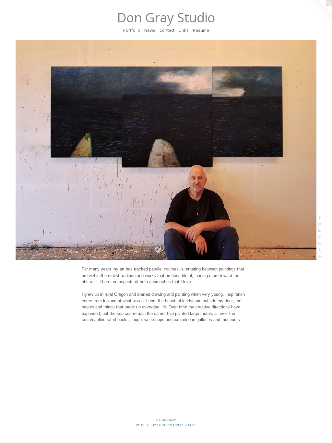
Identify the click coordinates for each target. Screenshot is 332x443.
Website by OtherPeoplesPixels (166, 425)
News (149, 30)
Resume (201, 30)
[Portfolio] (166, 150)
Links (184, 30)
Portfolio (131, 30)
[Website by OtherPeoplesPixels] (319, 13)
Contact (167, 30)
